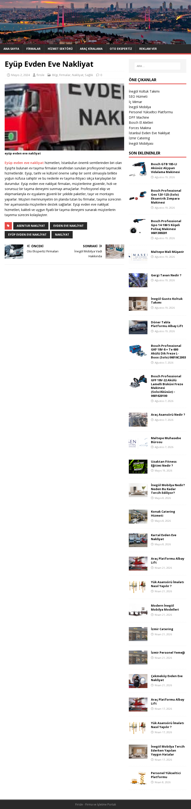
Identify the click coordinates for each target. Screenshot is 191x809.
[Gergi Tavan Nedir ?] (138, 284)
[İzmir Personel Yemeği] (138, 662)
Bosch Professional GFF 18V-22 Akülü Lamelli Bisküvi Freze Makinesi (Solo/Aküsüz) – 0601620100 (167, 386)
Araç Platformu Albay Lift (167, 560)
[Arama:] (157, 66)
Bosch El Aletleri (141, 122)
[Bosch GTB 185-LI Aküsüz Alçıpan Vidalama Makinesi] (138, 173)
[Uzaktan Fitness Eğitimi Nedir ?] (138, 470)
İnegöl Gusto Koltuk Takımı (167, 301)
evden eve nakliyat (68, 226)
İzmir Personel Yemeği (168, 652)
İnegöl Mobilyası (141, 143)
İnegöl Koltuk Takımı (144, 91)
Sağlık (89, 75)
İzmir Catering (139, 138)
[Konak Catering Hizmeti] (138, 521)
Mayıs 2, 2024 (20, 75)
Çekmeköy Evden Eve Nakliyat (167, 678)
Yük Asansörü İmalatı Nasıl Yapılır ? (167, 584)
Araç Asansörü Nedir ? (168, 414)
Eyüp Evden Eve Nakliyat (27, 235)
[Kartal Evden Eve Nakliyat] (138, 544)
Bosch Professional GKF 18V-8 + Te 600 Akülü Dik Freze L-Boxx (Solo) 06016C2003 (168, 352)
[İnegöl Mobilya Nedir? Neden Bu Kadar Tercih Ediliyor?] (138, 494)
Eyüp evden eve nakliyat (24, 162)
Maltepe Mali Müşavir (167, 252)
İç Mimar (135, 102)
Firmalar (33, 49)
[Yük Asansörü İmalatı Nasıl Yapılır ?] (138, 591)
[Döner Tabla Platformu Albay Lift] (138, 331)
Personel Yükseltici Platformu (151, 112)
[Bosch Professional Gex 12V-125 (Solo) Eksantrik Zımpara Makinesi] (138, 200)
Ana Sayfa (11, 49)
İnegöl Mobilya (140, 107)
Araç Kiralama (91, 49)
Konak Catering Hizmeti (163, 513)
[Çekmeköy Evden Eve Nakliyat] (138, 685)
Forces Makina (140, 128)
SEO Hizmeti (138, 96)
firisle (40, 75)
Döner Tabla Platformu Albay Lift (167, 324)
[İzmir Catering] (138, 638)
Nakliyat (77, 75)
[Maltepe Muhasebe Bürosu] (138, 447)
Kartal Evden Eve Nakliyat (163, 537)
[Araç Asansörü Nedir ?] (138, 423)
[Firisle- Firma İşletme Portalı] (95, 41)
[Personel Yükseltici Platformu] (138, 782)
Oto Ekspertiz (121, 49)
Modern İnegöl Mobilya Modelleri (165, 607)
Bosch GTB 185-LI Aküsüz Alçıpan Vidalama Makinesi (165, 168)
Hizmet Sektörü (60, 49)
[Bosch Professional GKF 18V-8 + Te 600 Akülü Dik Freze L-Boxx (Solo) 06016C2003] (138, 355)
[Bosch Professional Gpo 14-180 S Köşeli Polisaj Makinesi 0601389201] (138, 230)
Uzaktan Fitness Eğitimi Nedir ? (164, 463)
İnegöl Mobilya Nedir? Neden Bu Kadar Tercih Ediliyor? (168, 489)
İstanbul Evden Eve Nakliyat (149, 133)
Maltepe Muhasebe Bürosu (166, 440)
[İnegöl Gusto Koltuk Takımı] (138, 308)
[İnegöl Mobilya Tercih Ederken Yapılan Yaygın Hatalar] (138, 756)
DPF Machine (139, 117)
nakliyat (62, 235)
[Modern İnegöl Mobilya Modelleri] (138, 615)
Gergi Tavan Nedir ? (166, 275)
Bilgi (55, 75)
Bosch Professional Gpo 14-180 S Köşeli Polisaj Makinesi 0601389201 (166, 227)
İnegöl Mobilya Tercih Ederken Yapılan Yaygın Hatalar (168, 750)
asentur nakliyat (31, 226)
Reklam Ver (148, 49)
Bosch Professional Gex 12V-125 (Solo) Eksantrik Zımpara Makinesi (166, 196)
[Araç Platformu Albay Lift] (138, 568)
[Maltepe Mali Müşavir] (138, 261)
